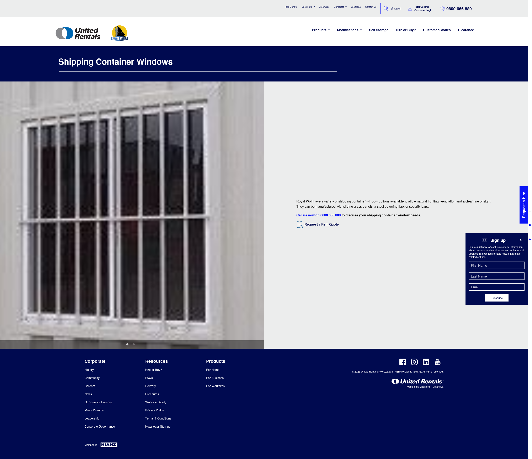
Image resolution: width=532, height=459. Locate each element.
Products (319, 29)
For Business (215, 377)
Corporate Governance (100, 426)
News (88, 394)
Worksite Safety (155, 402)
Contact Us (371, 6)
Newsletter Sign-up (157, 426)
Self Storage (378, 29)
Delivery (150, 386)
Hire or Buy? (406, 29)
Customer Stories (437, 29)
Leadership (92, 418)
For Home (212, 369)
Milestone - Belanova (431, 386)
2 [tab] (134, 344)
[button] (530, 209)
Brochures (324, 6)
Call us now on (318, 215)
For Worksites (215, 386)
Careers (90, 386)
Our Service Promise (98, 402)
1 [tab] (127, 344)
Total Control (290, 6)
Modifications (348, 29)
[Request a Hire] (524, 228)
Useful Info (307, 6)
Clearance (466, 29)
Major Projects (94, 410)
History (89, 369)
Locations (356, 6)
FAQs (149, 377)
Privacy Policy (154, 410)
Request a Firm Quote (321, 224)
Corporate (339, 6)
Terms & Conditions (158, 418)
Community (92, 377)
